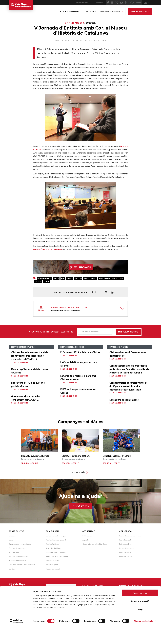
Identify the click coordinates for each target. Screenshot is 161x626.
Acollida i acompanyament (56, 540)
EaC (63, 278)
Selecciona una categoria (110, 11)
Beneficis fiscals (125, 556)
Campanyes (99, 3)
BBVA (56, 278)
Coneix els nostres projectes (57, 536)
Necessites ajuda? (53, 569)
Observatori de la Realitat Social (94, 544)
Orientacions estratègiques (20, 544)
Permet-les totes (140, 593)
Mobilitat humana (52, 560)
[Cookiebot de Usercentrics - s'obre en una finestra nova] (16, 621)
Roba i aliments (125, 552)
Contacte (12, 569)
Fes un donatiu (81, 506)
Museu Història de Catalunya (110, 278)
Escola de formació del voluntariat (22, 565)
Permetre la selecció (140, 601)
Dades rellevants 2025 (17, 548)
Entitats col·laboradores (18, 556)
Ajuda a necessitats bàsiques (57, 556)
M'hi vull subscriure (128, 332)
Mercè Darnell (90, 278)
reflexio (38, 282)
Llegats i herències (126, 548)
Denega (140, 609)
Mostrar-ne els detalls (143, 621)
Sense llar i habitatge (54, 548)
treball (46, 282)
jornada (78, 278)
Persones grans (52, 565)
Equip (11, 540)
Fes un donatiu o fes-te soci (130, 536)
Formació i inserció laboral (56, 552)
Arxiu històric (14, 552)
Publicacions (87, 536)
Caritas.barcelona (81, 3)
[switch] (75, 621)
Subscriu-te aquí (139, 11)
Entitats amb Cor (74, 23)
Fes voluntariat (125, 540)
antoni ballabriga (44, 278)
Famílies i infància (52, 544)
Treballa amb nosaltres (18, 560)
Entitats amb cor (125, 544)
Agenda (85, 540)
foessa (70, 278)
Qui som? (12, 536)
